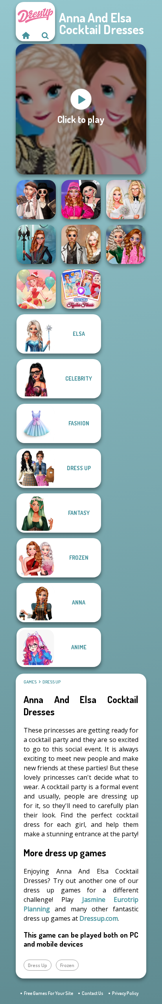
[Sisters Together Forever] (81, 289)
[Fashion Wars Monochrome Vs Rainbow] (81, 199)
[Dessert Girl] (36, 289)
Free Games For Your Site (48, 993)
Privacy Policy (125, 993)
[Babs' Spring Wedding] (125, 199)
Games (30, 682)
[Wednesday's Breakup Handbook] (36, 199)
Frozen (67, 965)
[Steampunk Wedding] (81, 244)
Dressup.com (98, 918)
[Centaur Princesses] (36, 244)
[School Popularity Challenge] (125, 244)
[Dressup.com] (25, 35)
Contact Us (92, 993)
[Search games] (45, 35)
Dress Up (51, 682)
